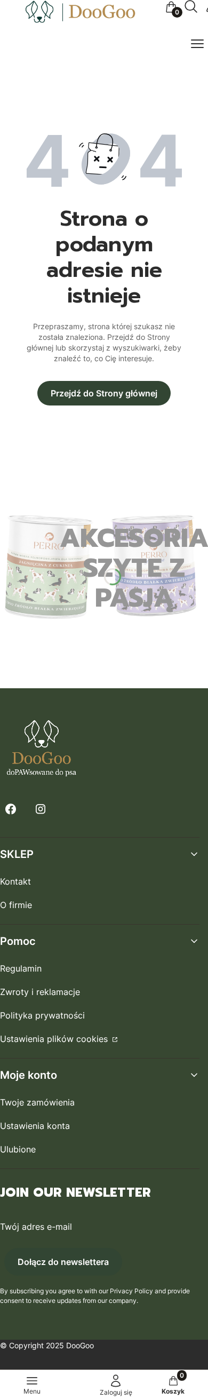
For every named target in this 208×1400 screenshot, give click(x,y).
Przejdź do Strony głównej (104, 393)
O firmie (16, 905)
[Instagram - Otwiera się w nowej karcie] (40, 809)
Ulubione (18, 1149)
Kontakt (15, 881)
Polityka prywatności (42, 1015)
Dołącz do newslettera (63, 1261)
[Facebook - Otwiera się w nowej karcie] (10, 809)
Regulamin (21, 968)
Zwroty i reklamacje (40, 992)
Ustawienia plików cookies (55, 1038)
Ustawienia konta (35, 1125)
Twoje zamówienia (37, 1102)
